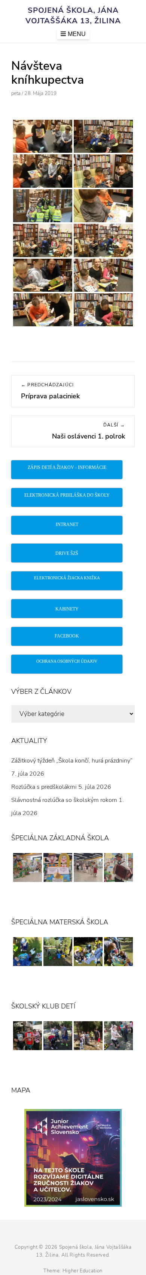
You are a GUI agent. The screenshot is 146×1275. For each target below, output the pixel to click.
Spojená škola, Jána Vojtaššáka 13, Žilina (73, 15)
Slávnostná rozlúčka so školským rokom (64, 800)
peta (16, 93)
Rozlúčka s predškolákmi (44, 787)
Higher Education (83, 1270)
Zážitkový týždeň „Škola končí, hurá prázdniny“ (72, 761)
